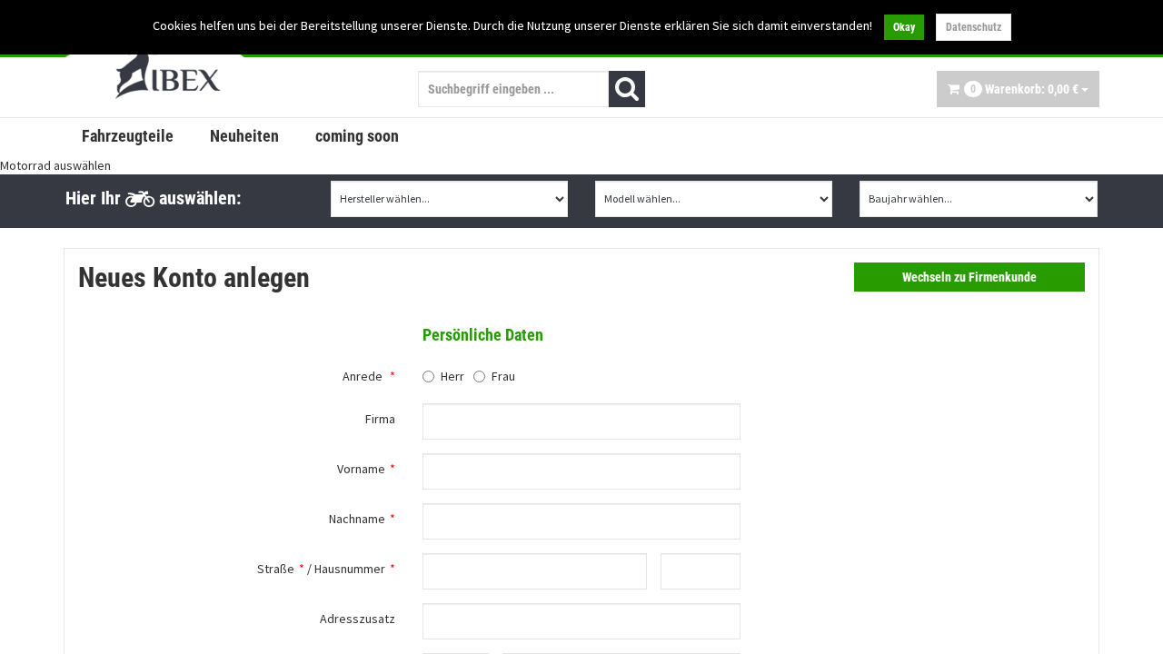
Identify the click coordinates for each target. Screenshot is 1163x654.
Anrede (363, 376)
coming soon (357, 135)
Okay (904, 27)
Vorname (361, 469)
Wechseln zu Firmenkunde (969, 277)
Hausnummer (349, 568)
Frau (503, 376)
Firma (380, 419)
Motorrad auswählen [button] (55, 165)
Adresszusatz (357, 618)
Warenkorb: (1024, 89)
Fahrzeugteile (128, 135)
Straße (275, 568)
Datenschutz (973, 27)
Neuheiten (244, 135)
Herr (452, 376)
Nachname (357, 518)
